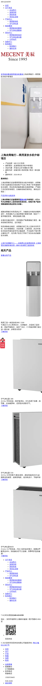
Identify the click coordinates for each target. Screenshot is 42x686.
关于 (7, 651)
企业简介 (12, 10)
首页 (7, 5)
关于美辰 (8, 8)
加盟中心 (8, 42)
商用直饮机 (13, 21)
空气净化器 (13, 24)
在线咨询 (11, 195)
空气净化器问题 (15, 37)
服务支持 (12, 48)
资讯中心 (8, 33)
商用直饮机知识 (15, 35)
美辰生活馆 (13, 17)
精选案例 (8, 26)
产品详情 (4, 195)
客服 (7, 656)
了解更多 (4, 332)
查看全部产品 (6, 255)
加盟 (7, 658)
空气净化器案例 (15, 30)
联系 (7, 660)
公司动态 (12, 39)
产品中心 (8, 19)
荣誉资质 (12, 14)
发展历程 (12, 12)
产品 (7, 653)
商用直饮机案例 (15, 28)
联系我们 (8, 44)
